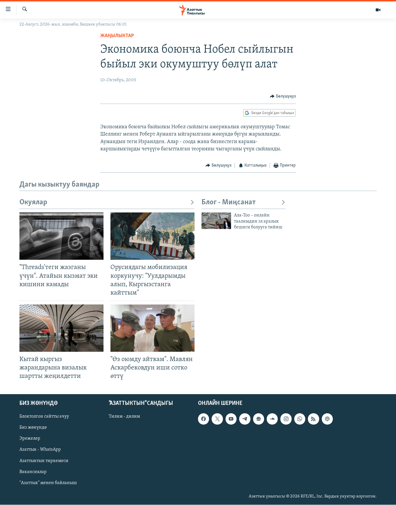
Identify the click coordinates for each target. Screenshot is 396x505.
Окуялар (33, 202)
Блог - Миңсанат (228, 202)
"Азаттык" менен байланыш (48, 483)
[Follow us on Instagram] (285, 419)
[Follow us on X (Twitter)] (217, 419)
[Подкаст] (327, 419)
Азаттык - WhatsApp (40, 450)
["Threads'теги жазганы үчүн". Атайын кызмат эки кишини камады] (61, 236)
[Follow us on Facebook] (203, 419)
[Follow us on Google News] (258, 419)
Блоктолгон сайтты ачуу (44, 416)
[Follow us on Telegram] (244, 419)
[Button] (283, 96)
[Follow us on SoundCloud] (272, 419)
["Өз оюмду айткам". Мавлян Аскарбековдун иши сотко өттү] (152, 328)
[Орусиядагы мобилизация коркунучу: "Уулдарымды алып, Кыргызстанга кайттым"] (152, 236)
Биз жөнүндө (33, 427)
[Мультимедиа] (378, 10)
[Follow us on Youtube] (231, 419)
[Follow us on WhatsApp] (299, 419)
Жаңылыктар (117, 36)
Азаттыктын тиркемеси (43, 461)
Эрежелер (29, 439)
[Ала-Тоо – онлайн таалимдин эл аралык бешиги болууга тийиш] (216, 220)
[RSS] (313, 419)
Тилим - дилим (124, 416)
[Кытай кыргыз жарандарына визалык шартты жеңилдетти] (61, 328)
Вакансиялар (33, 472)
